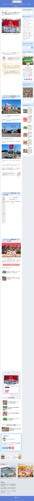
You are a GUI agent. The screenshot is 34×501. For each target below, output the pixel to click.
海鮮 (26, 36)
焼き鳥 (30, 36)
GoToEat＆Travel (25, 18)
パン (29, 30)
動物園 (30, 32)
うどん (29, 18)
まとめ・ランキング (6, 4)
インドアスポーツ (29, 23)
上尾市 (20, 395)
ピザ (31, 30)
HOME (17, 497)
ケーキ (24, 27)
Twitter (3, 449)
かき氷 (26, 20)
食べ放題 (24, 39)
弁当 (31, 35)
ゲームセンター (27, 27)
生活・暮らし (29, 4)
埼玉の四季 (29, 33)
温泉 (28, 36)
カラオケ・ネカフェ (25, 26)
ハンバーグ (24, 30)
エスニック (24, 24)
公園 (27, 32)
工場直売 (29, 35)
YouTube (13, 449)
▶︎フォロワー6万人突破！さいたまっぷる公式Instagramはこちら (27, 100)
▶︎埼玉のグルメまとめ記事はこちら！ (23, 477)
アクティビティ (27, 21)
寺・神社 (24, 35)
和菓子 (26, 33)
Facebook (7, 449)
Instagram (10, 449)
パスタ (27, 30)
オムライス (28, 24)
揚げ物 (24, 36)
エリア (16, 4)
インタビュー (24, 23)
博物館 (24, 33)
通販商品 (26, 38)
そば (28, 20)
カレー (29, 26)
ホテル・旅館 (24, 32)
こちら (9, 493)
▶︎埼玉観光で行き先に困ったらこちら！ (7, 477)
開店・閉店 (11, 4)
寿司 (26, 35)
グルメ (19, 4)
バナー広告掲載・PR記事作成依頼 (12, 71)
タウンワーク (15, 259)
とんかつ (31, 20)
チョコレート (24, 29)
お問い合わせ (16, 6)
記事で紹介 (5, 119)
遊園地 (29, 38)
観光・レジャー (23, 4)
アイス (24, 21)
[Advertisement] (11, 44)
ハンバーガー (28, 29)
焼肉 (23, 38)
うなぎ (24, 20)
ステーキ (31, 27)
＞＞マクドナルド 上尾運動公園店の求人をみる (11, 264)
